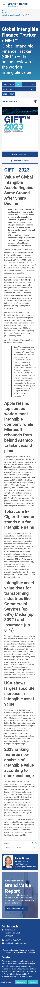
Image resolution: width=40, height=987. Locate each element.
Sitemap (31, 953)
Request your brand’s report (16, 908)
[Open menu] (4, 4)
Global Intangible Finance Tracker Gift (14, 15)
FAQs (15, 953)
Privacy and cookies (10, 950)
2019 (12, 89)
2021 (32, 84)
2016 (32, 89)
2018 (18, 89)
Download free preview (21, 161)
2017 (25, 89)
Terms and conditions (28, 950)
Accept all (33, 982)
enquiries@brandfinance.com (25, 867)
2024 (12, 84)
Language (7, 843)
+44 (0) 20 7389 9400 (13, 940)
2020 (5, 89)
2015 (5, 94)
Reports (4, 13)
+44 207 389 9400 (21, 864)
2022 (25, 84)
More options (20, 982)
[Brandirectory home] (18, 5)
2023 (18, 84)
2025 (5, 84)
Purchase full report (21, 154)
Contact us (22, 953)
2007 (12, 94)
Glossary (8, 953)
